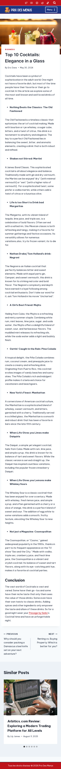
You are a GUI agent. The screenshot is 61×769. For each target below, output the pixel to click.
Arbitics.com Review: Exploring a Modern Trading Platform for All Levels (29, 726)
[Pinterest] (37, 2)
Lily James (15, 736)
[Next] (52, 711)
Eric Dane (12, 67)
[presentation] (30, 697)
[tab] (24, 746)
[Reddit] (42, 2)
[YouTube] (31, 2)
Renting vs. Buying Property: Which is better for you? (47, 640)
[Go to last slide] (8, 711)
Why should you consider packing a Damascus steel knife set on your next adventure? (16, 644)
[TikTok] (47, 2)
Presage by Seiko (38, 612)
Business (10, 49)
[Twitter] (26, 2)
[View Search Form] (54, 3)
